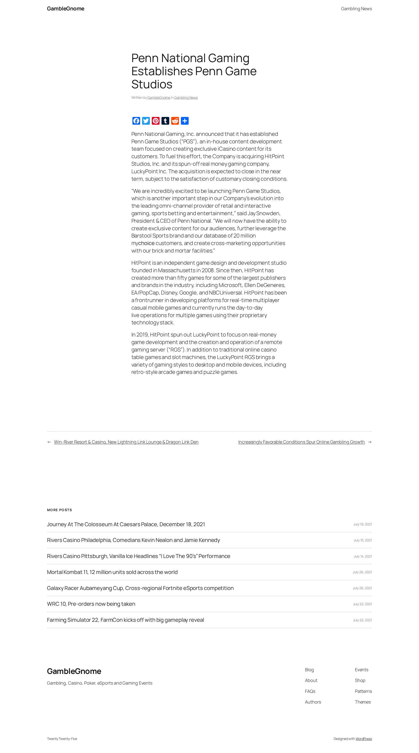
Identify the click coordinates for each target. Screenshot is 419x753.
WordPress (364, 738)
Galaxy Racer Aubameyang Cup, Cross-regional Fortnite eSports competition (140, 588)
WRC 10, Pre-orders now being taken (91, 604)
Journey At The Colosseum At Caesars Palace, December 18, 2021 (126, 524)
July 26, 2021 (362, 572)
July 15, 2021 (363, 540)
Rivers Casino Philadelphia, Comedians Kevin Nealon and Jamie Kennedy (133, 540)
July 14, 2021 (363, 556)
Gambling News (186, 97)
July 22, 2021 (362, 604)
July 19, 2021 (363, 524)
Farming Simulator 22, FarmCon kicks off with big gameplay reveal (125, 620)
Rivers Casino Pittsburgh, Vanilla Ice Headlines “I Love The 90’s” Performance (138, 556)
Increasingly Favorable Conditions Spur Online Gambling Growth (301, 442)
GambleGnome (65, 8)
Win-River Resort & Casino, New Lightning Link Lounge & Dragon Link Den (126, 442)
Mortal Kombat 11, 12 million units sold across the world (112, 572)
